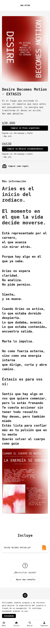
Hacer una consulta (25, 579)
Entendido (9, 616)
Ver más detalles (12, 113)
